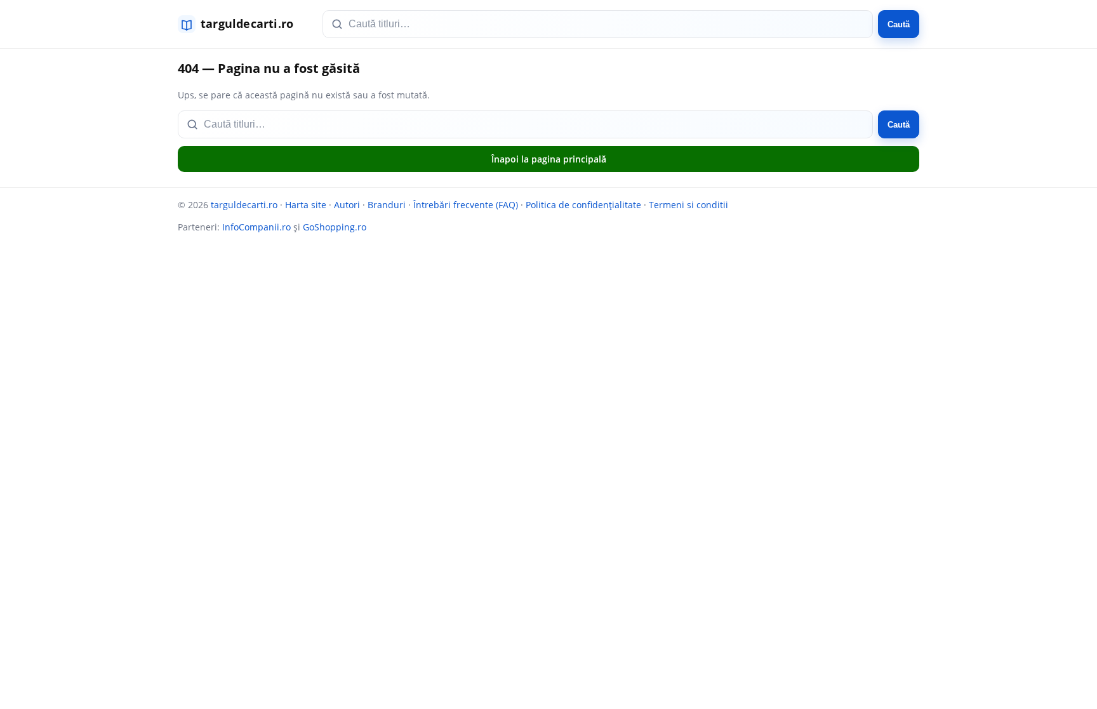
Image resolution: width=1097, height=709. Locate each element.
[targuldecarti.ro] (241, 24)
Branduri (387, 205)
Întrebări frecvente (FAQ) (465, 205)
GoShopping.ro (334, 227)
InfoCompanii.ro (256, 227)
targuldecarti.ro (244, 205)
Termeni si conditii (688, 205)
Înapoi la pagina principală (548, 159)
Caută (899, 24)
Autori (347, 205)
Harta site (305, 205)
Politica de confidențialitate (583, 205)
